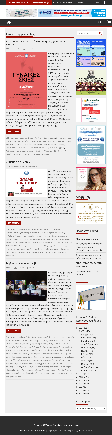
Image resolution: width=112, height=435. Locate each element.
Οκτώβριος (86, 341)
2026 (81, 327)
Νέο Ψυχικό (24, 246)
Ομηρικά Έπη (63, 151)
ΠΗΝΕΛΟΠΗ (36, 154)
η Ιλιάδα (38, 151)
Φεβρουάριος (87, 367)
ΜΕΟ (55, 151)
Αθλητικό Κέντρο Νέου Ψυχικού (19, 144)
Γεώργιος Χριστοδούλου (58, 344)
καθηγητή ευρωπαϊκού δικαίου (58, 239)
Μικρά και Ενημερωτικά (87, 238)
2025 (81, 331)
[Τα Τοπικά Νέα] (8, 22)
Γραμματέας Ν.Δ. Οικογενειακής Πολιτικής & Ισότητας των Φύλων (32, 347)
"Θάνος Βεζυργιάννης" (46, 138)
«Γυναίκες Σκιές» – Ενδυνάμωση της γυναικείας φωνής (36, 42)
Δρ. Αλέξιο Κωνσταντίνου (34, 236)
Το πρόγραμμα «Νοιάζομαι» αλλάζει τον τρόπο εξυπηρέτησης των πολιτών (89, 247)
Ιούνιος (85, 354)
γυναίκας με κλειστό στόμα (32, 233)
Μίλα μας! (17, 367)
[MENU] (109, 22)
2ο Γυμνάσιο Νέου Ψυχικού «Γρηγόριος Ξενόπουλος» (35, 141)
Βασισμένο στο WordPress (32, 430)
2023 (81, 377)
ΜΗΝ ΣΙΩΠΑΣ (65, 363)
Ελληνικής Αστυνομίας (19, 353)
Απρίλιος (85, 360)
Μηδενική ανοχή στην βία (22, 263)
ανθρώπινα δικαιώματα (43, 229)
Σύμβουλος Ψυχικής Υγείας (45, 373)
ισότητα (65, 357)
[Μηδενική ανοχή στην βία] (26, 272)
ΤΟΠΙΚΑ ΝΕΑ (46, 154)
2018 (81, 393)
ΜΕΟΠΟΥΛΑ (37, 242)
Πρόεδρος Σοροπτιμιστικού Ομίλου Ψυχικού (31, 370)
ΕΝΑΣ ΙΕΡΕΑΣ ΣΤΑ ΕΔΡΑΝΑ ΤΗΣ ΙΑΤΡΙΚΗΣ (56, 2)
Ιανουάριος (86, 370)
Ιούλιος (84, 350)
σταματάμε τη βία (27, 373)
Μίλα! (24, 367)
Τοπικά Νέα (30, 49)
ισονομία (57, 357)
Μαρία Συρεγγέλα (21, 363)
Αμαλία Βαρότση (59, 337)
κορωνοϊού (37, 360)
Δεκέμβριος (86, 334)
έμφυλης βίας (59, 148)
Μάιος (84, 357)
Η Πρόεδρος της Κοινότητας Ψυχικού (56, 353)
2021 (81, 383)
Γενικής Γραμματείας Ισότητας (35, 344)
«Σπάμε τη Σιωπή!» (18, 162)
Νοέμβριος (86, 337)
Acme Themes (85, 430)
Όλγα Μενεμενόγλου (37, 268)
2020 (81, 386)
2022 (81, 380)
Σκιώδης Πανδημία (65, 370)
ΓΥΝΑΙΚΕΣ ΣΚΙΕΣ (24, 148)
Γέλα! (30, 340)
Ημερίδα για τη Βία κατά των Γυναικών (29, 239)
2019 (81, 390)
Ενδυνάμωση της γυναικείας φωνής (19, 151)
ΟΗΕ (29, 367)
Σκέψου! (54, 370)
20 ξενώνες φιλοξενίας (43, 337)
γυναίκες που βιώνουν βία (54, 233)
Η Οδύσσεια (47, 151)
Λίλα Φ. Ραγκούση (20, 242)
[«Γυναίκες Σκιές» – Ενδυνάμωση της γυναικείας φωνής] (26, 53)
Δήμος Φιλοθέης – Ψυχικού (42, 148)
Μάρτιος (85, 363)
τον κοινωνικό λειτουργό (20, 252)
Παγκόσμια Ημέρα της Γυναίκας (18, 154)
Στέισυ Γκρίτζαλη (35, 249)
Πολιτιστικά (13, 138)
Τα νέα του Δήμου (26, 138)
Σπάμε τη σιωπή (20, 249)
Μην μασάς (54, 363)
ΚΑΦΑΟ (9, 242)
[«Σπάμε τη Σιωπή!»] (26, 171)
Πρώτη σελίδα (24, 229)
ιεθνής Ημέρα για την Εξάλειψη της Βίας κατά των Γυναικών (29, 357)
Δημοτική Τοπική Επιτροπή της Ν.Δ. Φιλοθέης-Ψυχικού (36, 350)
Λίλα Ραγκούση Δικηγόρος (53, 360)
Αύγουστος (86, 347)
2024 (81, 373)
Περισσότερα (13, 131)
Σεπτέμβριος (87, 344)
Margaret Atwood (65, 141)
